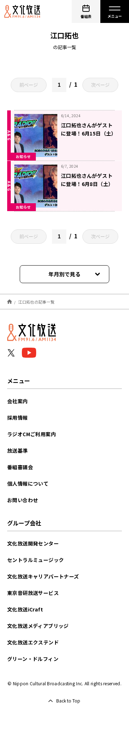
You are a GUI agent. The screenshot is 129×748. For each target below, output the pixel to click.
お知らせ (23, 156)
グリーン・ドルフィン (32, 658)
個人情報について (27, 483)
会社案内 (17, 401)
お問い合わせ (22, 500)
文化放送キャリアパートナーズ (43, 576)
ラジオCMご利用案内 (31, 434)
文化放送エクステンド (33, 642)
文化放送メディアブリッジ (38, 625)
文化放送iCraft (25, 609)
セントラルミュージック (35, 559)
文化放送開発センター (33, 543)
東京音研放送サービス (33, 592)
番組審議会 (20, 467)
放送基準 (17, 450)
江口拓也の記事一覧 (36, 301)
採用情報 (17, 417)
